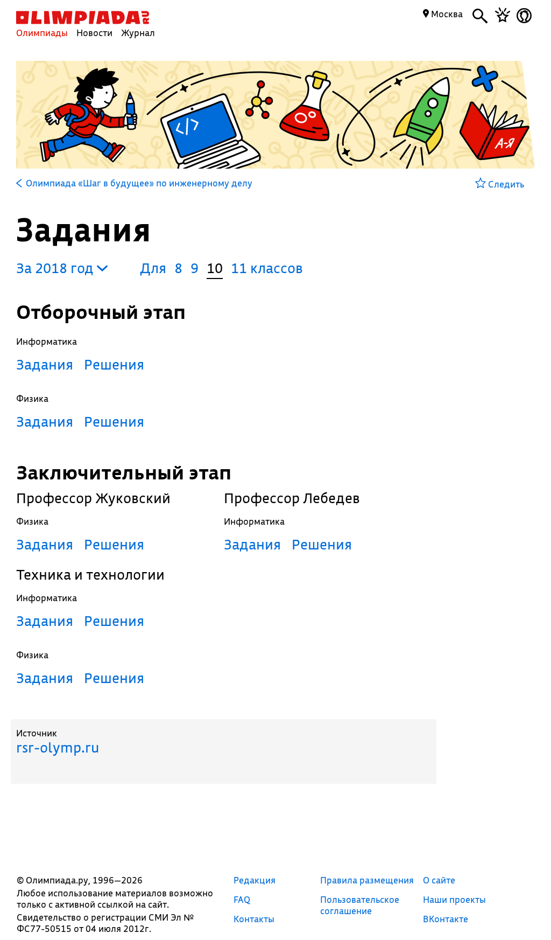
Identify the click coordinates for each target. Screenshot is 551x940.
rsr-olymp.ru (57, 747)
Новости (94, 32)
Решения (114, 364)
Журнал (138, 32)
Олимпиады (42, 32)
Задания (44, 364)
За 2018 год (56, 268)
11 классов (267, 268)
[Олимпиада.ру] (82, 17)
